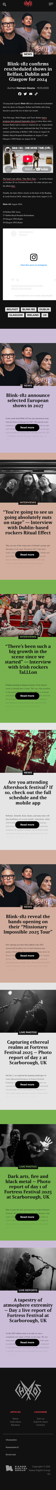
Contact (40, 1425)
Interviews (28, 502)
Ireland (33, 315)
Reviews (15, 1425)
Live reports (28, 1290)
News (28, 54)
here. (13, 185)
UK (45, 315)
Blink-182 (28, 309)
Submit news (40, 1422)
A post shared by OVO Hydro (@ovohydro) (34, 295)
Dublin (44, 309)
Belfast (12, 309)
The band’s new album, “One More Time (19, 178)
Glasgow (16, 315)
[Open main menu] (51, 4)
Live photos (28, 1032)
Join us (40, 1418)
